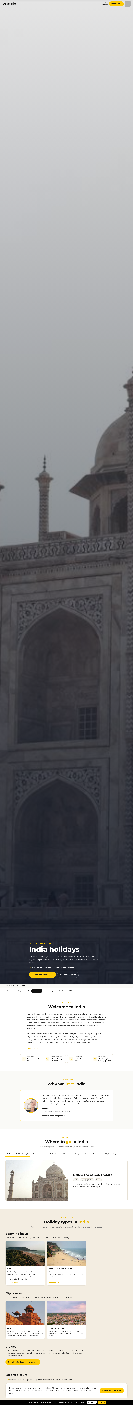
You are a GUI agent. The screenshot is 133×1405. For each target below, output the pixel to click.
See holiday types (68, 975)
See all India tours (110, 1391)
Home (7, 985)
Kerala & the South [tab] (52, 1154)
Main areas (37, 991)
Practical (62, 991)
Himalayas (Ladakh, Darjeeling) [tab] (104, 1154)
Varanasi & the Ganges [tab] (72, 1154)
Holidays (15, 985)
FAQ (70, 991)
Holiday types (50, 991)
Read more (32, 1048)
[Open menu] (128, 4)
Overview (10, 991)
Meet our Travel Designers (52, 1116)
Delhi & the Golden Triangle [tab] (18, 1154)
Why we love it (23, 991)
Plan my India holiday (41, 975)
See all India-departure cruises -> (22, 1362)
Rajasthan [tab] (37, 1154)
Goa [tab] (86, 1154)
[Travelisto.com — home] (9, 3)
